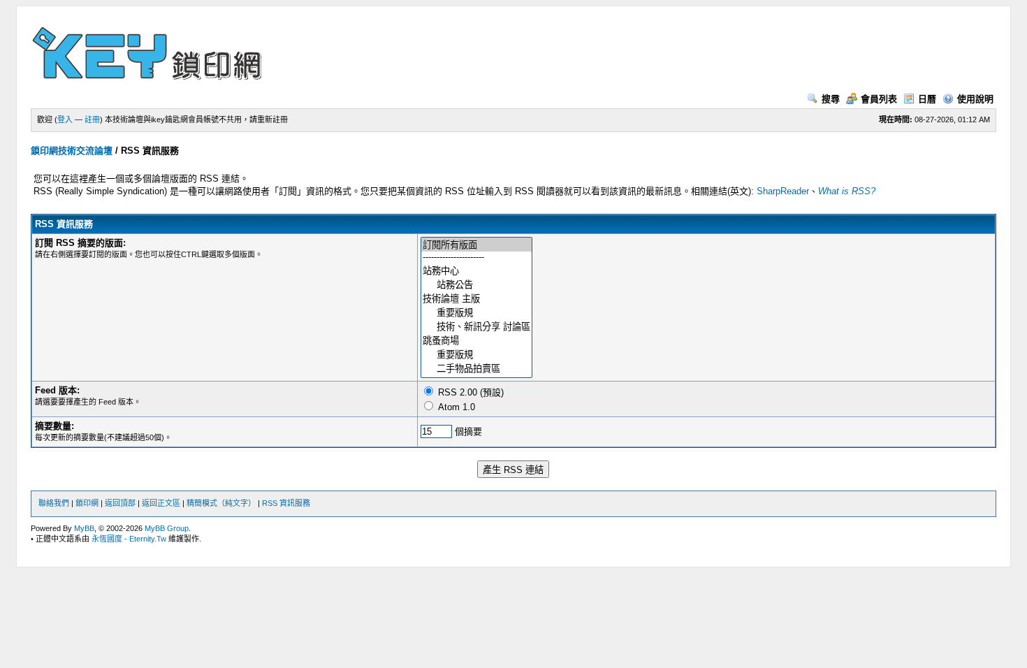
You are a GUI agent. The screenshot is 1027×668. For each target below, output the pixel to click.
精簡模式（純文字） (221, 503)
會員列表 (879, 99)
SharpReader (783, 191)
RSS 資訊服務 (286, 503)
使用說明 (975, 99)
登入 (65, 119)
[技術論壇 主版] (476, 298)
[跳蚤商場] (476, 340)
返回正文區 (161, 503)
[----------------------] (476, 257)
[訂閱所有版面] (476, 245)
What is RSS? (846, 191)
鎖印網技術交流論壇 (71, 150)
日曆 (927, 99)
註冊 (92, 119)
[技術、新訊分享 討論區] (476, 326)
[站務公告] (476, 284)
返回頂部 (120, 503)
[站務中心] (476, 270)
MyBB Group (167, 528)
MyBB (84, 528)
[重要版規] (476, 312)
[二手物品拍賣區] (476, 368)
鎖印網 (87, 503)
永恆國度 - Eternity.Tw (129, 539)
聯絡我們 (53, 503)
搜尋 (831, 99)
